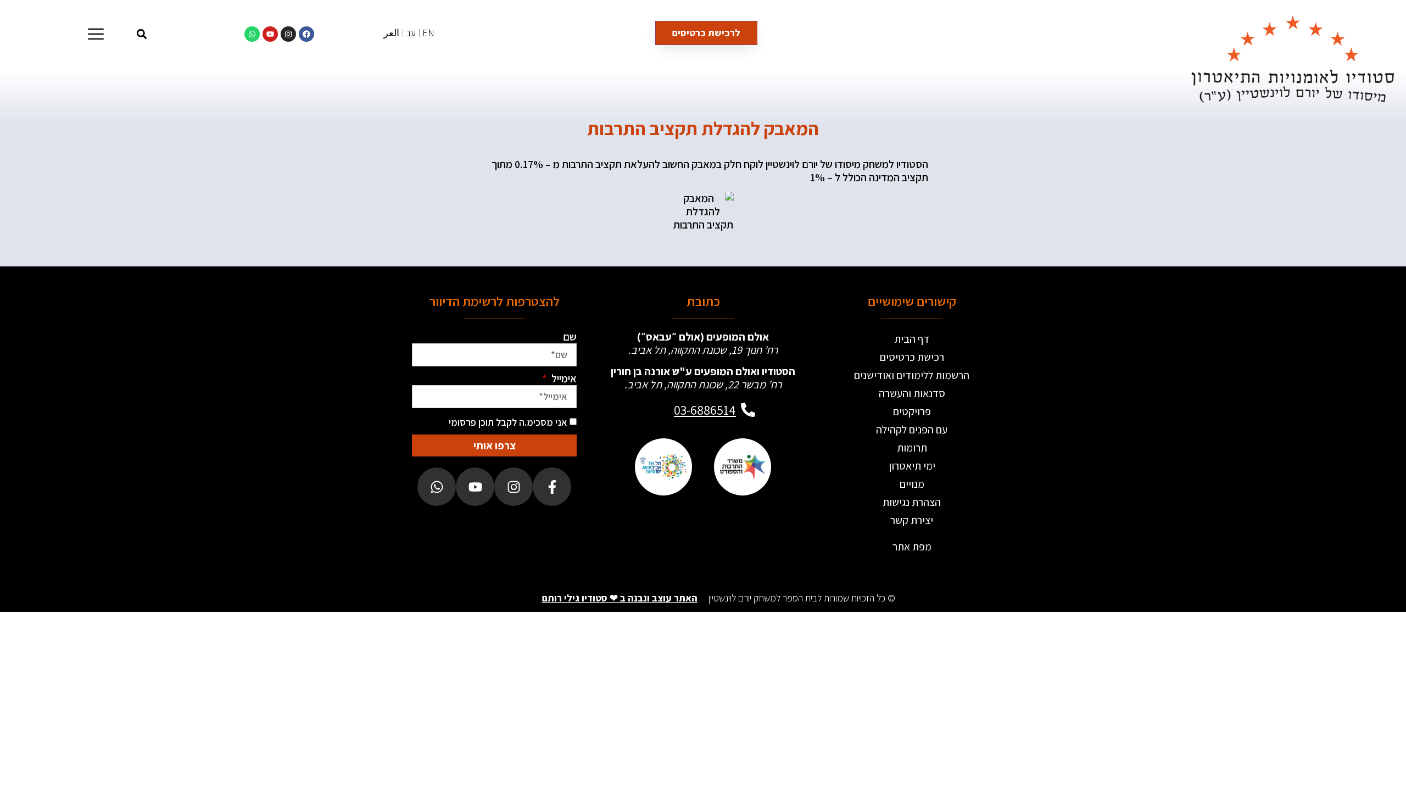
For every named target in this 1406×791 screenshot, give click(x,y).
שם (570, 336)
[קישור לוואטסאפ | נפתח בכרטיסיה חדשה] (252, 34)
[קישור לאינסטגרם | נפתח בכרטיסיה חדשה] (288, 34)
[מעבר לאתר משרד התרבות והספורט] (742, 466)
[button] (142, 34)
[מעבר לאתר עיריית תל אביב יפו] (663, 466)
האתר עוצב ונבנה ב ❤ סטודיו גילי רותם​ (620, 598)
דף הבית (911, 339)
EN (428, 32)
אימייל (563, 378)
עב (411, 32)
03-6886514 (705, 410)
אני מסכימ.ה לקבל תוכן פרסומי (508, 422)
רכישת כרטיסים (912, 357)
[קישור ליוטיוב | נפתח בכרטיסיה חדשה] (270, 34)
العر (391, 32)
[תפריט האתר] (96, 34)
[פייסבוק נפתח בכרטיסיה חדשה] (552, 486)
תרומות (912, 448)
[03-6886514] (748, 410)
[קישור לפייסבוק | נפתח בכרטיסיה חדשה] (306, 34)
